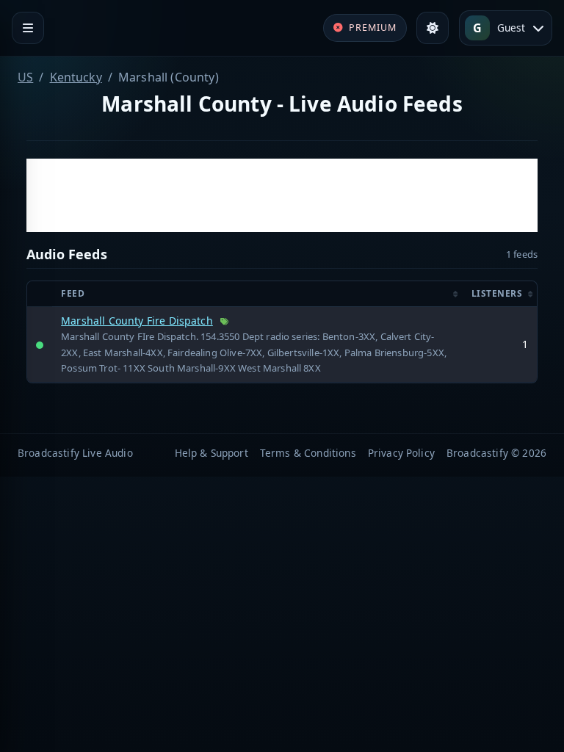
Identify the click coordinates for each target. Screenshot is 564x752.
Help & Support (211, 453)
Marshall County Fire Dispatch (137, 321)
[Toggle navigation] (28, 28)
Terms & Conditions (308, 453)
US (25, 77)
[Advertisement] (282, 195)
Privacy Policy (401, 453)
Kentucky (76, 77)
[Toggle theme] (432, 28)
